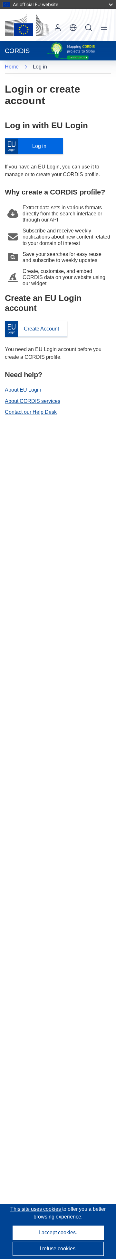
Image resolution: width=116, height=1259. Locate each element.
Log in (28, 146)
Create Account (32, 329)
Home (12, 66)
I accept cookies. (58, 1232)
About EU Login (23, 390)
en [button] (73, 28)
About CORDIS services (32, 401)
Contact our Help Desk (31, 412)
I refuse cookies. (58, 1248)
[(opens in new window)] (27, 25)
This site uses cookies (36, 1209)
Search (89, 28)
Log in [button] (58, 28)
